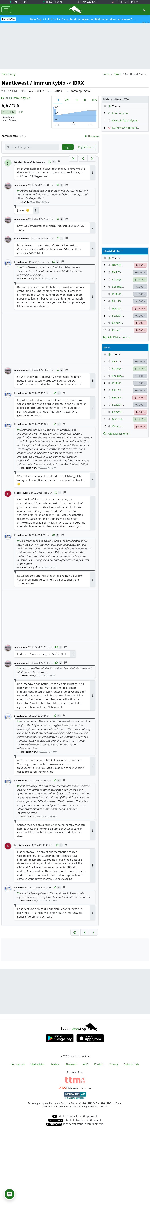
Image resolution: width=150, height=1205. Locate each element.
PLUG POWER (120, 294)
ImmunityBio (120, 113)
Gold (88, 2)
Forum (117, 74)
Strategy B (118, 279)
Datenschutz (131, 1064)
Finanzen (71, 1064)
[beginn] (73, 158)
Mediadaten (37, 1064)
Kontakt (99, 1064)
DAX (20, 2)
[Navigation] (6, 9)
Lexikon (55, 1064)
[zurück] (83, 158)
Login (68, 147)
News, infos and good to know (130, 120)
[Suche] (144, 9)
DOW (53, 2)
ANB (85, 1064)
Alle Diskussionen (119, 337)
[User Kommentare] (9, 1194)
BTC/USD (117, 265)
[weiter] (91, 158)
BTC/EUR (126, 2)
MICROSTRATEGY (122, 419)
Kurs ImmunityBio (17, 98)
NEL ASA (117, 301)
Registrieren (85, 147)
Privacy (113, 1064)
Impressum (18, 1064)
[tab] (57, 99)
